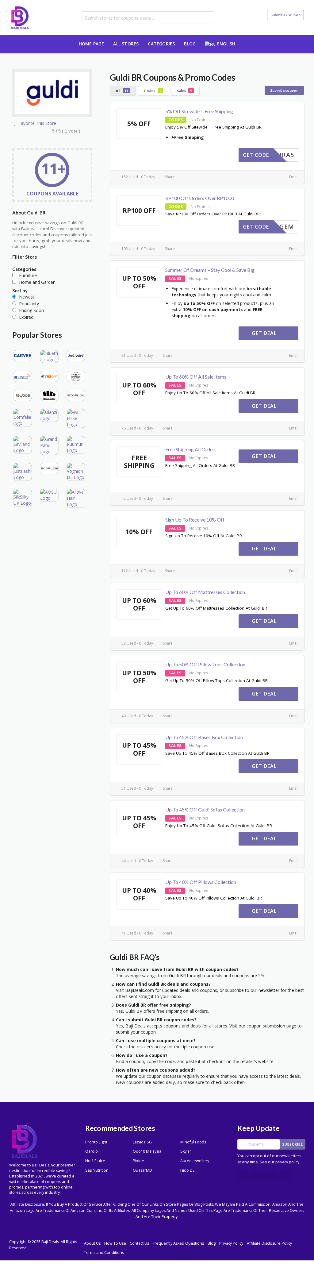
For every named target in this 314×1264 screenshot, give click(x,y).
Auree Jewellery (194, 1160)
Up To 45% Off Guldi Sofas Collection (205, 809)
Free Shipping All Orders (190, 449)
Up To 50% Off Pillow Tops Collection (205, 664)
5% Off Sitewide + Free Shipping (199, 111)
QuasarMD (142, 1170)
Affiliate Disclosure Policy (269, 1243)
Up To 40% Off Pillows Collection (200, 882)
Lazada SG (142, 1142)
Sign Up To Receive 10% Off (194, 519)
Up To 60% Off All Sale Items (195, 377)
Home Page (91, 44)
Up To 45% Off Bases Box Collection (204, 737)
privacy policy (287, 1162)
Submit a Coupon (285, 15)
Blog (190, 44)
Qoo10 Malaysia (147, 1151)
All (122, 90)
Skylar (185, 1151)
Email (293, 176)
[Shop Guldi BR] (52, 94)
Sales (184, 90)
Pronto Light (96, 1142)
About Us (92, 1243)
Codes (152, 90)
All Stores (126, 44)
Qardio (91, 1151)
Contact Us (139, 1243)
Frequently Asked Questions (178, 1243)
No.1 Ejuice (95, 1160)
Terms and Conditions (104, 1252)
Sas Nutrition (97, 1170)
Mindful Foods (193, 1142)
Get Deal (265, 333)
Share (169, 176)
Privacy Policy (231, 1243)
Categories (161, 44)
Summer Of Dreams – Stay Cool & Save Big (210, 270)
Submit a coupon (284, 90)
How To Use (115, 1243)
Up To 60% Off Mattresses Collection (205, 592)
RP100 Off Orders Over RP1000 (199, 198)
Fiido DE (187, 1170)
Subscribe (292, 1144)
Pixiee (138, 1160)
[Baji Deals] (20, 17)
